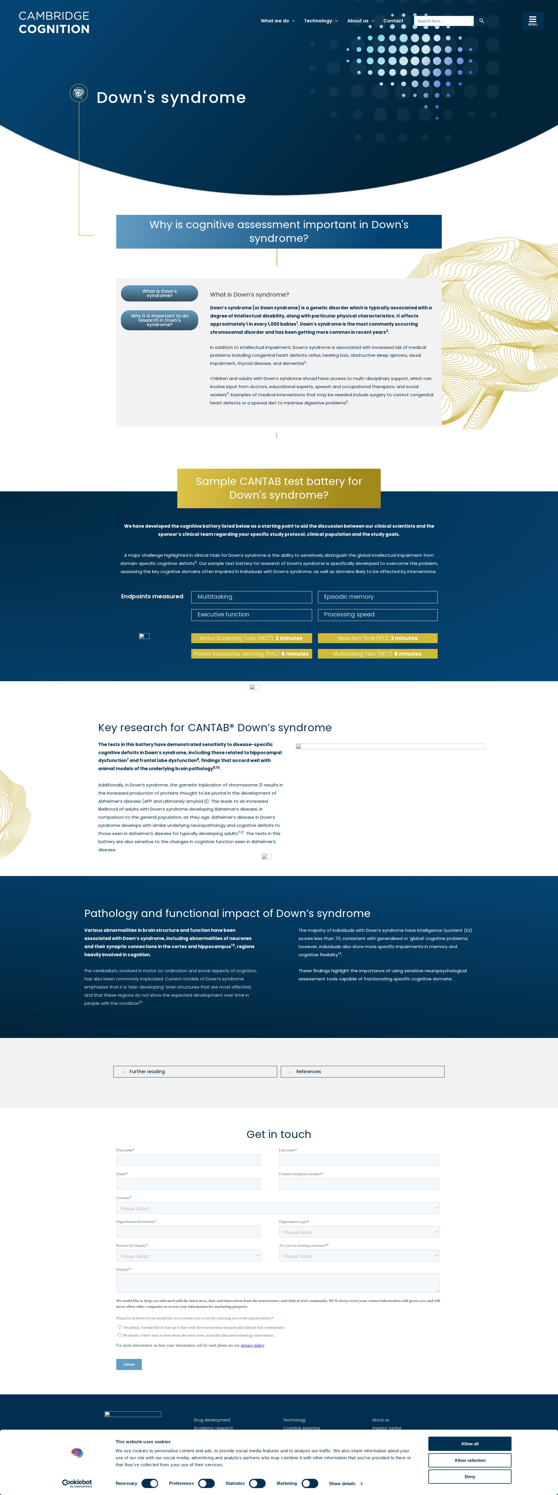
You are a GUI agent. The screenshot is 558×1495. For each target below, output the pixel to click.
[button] (292, 21)
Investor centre (386, 1428)
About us (380, 1420)
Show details (342, 1483)
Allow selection (470, 1460)
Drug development (212, 1420)
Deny (470, 1476)
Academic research (213, 1428)
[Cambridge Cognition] (53, 22)
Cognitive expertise (301, 1428)
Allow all (470, 1443)
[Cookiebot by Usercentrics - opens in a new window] (77, 1483)
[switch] (206, 1483)
